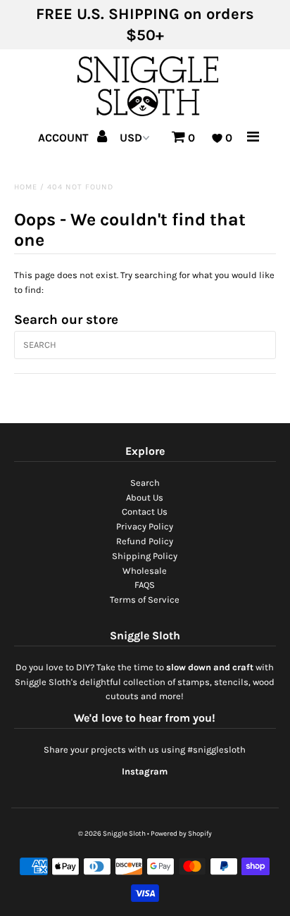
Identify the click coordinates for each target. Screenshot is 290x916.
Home (25, 187)
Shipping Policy (144, 556)
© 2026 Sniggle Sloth (112, 833)
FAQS (144, 584)
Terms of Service (144, 599)
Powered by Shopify (181, 833)
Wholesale (144, 570)
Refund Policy (144, 541)
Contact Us (145, 511)
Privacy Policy (144, 526)
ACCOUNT (65, 137)
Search (145, 482)
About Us (144, 497)
